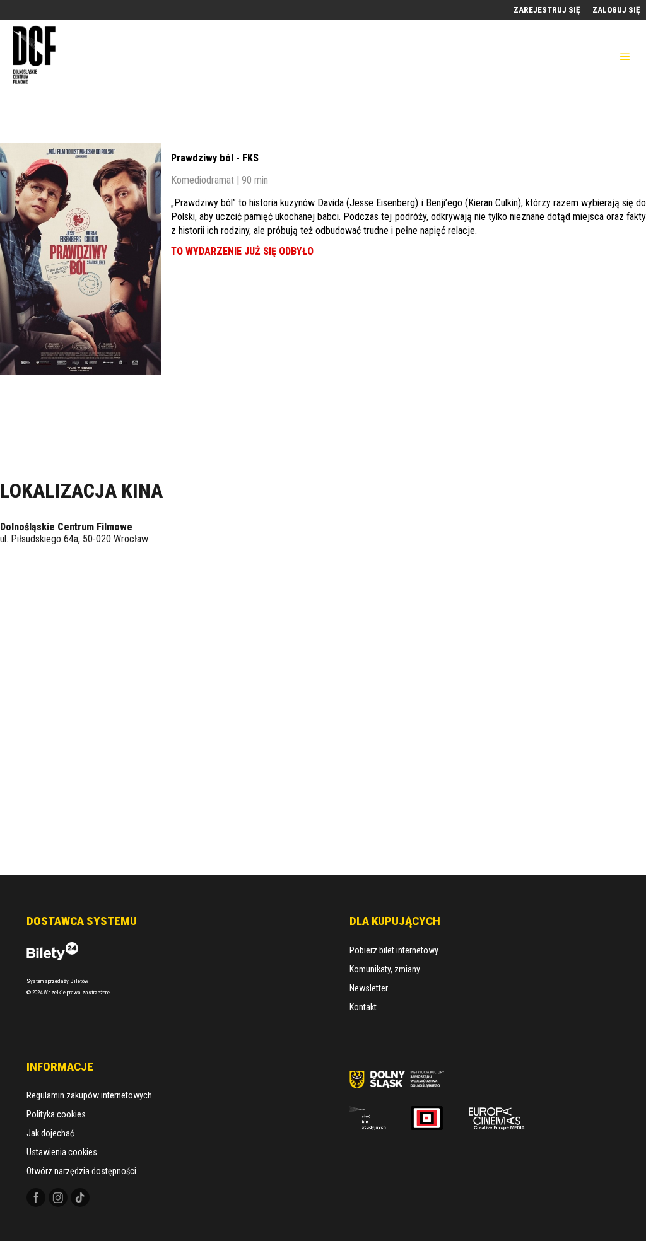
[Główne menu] (625, 57)
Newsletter (368, 988)
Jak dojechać (50, 1133)
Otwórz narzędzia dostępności (81, 1171)
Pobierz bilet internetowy (393, 950)
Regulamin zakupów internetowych (89, 1095)
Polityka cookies (56, 1114)
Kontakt (363, 1007)
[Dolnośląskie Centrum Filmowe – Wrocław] (36, 56)
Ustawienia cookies (61, 1152)
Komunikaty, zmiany (384, 969)
